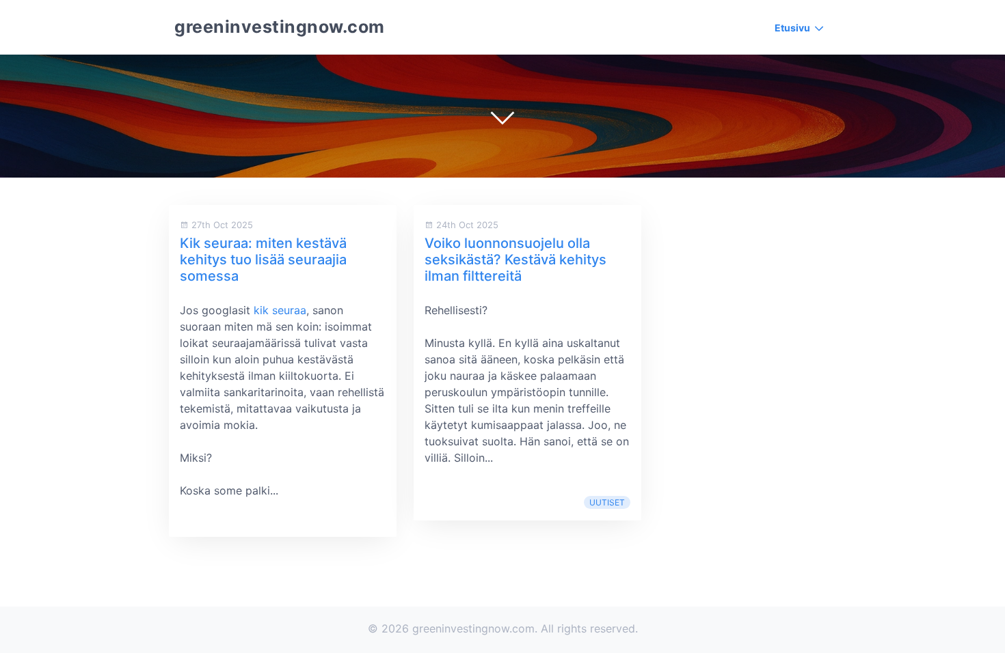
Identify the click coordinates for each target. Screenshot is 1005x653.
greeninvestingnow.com (279, 26)
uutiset (607, 502)
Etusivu (792, 27)
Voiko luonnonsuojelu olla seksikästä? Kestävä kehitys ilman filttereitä (515, 259)
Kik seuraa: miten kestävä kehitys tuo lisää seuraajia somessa (263, 259)
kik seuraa (280, 310)
